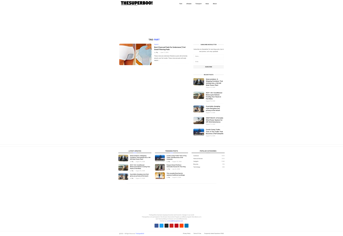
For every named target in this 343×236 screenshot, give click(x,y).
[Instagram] (166, 226)
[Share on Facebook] (170, 64)
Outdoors (209, 155)
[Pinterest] (176, 226)
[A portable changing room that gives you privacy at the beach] (198, 108)
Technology (209, 167)
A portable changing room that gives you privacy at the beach (213, 108)
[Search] (223, 3)
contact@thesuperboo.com (175, 221)
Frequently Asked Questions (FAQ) (214, 233)
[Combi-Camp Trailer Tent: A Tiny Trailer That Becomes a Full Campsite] (198, 132)
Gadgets (209, 161)
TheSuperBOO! (140, 233)
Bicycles (209, 164)
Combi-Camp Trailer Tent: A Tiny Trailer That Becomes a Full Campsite (214, 131)
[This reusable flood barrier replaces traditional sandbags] (160, 175)
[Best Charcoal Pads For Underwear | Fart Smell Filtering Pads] (135, 54)
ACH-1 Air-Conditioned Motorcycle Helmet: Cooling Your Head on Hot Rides (214, 96)
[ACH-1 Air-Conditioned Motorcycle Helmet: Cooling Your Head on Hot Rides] (198, 95)
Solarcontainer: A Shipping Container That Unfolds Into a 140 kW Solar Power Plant (214, 82)
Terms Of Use (197, 233)
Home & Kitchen (209, 158)
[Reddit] (181, 226)
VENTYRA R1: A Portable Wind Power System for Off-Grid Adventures (214, 120)
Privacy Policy (186, 233)
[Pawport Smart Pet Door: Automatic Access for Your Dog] (160, 167)
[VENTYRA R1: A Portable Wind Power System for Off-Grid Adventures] (198, 120)
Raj (157, 52)
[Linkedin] (186, 226)
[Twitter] (161, 226)
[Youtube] (171, 226)
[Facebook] (156, 226)
